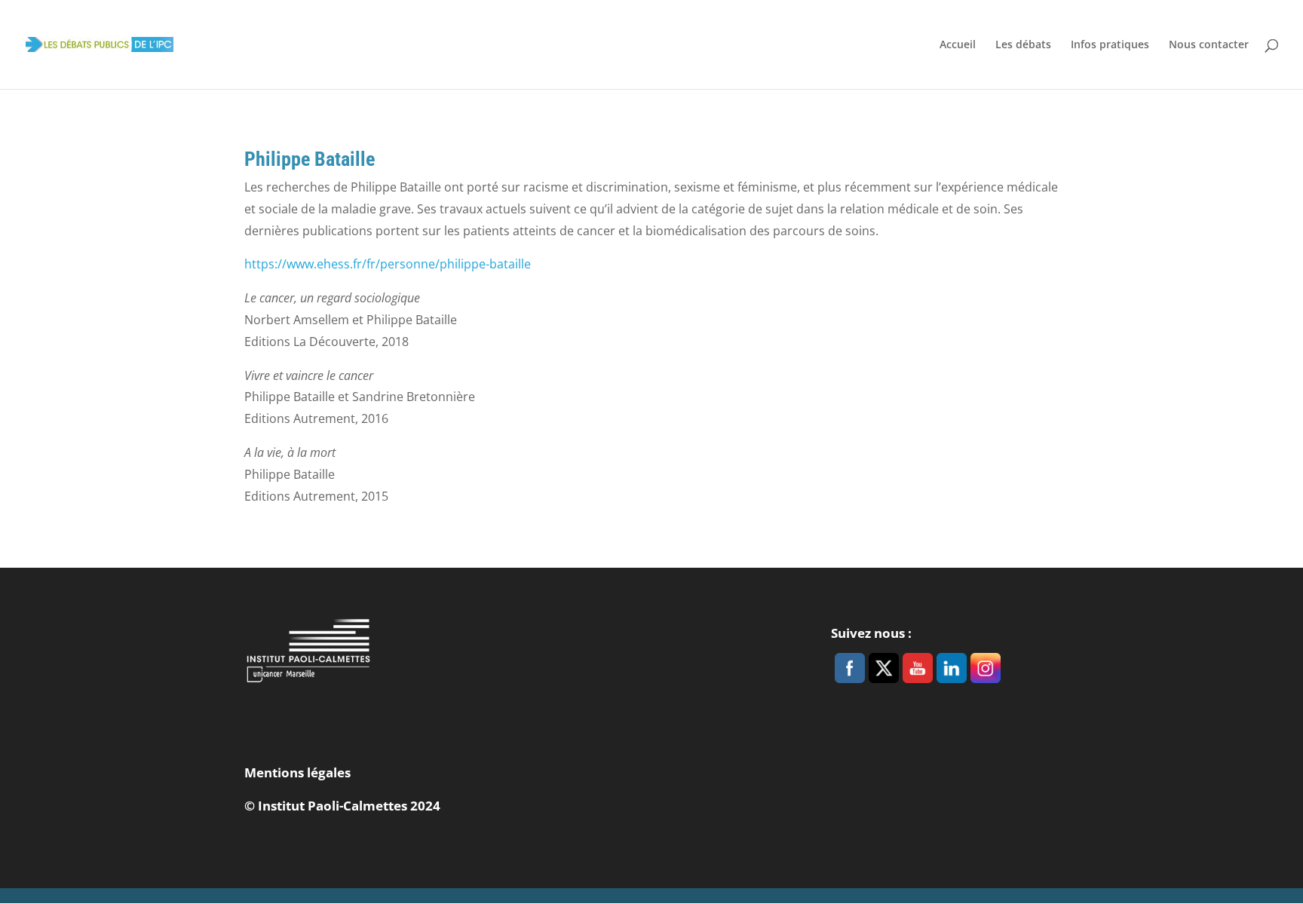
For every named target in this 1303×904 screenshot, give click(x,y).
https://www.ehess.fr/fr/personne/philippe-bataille (389, 264)
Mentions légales (297, 772)
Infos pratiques (1110, 45)
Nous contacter (1209, 45)
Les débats (1023, 45)
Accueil (958, 45)
